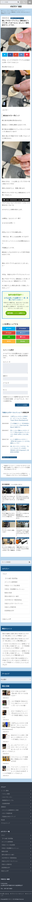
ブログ (8, 10)
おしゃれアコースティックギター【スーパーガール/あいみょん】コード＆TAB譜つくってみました (15, 749)
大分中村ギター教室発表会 (13, 600)
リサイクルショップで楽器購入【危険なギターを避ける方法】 (15, 760)
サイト (5, 390)
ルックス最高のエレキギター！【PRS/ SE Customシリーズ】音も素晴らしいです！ (20, 441)
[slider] (26, 199)
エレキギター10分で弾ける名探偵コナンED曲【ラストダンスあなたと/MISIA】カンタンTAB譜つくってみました (15, 660)
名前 (5, 376)
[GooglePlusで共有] (15, 54)
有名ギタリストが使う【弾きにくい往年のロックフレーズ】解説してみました (15, 738)
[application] (16, 200)
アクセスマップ (5, 823)
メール (6, 383)
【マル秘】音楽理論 (11, 578)
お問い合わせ (5, 893)
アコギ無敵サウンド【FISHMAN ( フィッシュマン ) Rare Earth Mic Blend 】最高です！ (19, 425)
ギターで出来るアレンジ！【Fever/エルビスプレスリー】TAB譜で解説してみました (15, 715)
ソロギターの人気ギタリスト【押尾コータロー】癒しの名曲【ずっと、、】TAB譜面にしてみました (16, 646)
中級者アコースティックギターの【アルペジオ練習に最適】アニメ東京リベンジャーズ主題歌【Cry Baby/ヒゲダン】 (17, 467)
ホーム (3, 10)
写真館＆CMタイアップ (8, 816)
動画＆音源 (8, 592)
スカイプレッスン (7, 797)
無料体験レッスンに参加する (16, 313)
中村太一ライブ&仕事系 (12, 585)
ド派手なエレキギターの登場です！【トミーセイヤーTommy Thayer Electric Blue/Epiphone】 (19, 418)
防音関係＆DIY (9, 610)
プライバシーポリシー (17, 893)
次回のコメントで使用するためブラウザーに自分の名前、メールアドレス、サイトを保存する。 (16, 399)
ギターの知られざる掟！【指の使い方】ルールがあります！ (15, 694)
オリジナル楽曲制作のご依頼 (10, 810)
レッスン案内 (5, 790)
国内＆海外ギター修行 (12, 596)
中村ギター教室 (11, 899)
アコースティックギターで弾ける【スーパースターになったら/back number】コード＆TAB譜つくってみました (15, 771)
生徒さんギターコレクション (17, 10)
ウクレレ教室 (6, 794)
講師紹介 (3, 807)
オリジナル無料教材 (11, 582)
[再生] (4, 200)
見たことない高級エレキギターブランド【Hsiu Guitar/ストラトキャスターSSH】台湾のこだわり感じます (19, 433)
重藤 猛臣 (18, 655)
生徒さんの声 (6, 619)
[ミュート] (23, 200)
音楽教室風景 (6, 803)
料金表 (3, 820)
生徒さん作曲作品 (10, 607)
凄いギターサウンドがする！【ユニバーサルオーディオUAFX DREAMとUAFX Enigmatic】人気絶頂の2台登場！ (19, 449)
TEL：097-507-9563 (24, 2)
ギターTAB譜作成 (7, 813)
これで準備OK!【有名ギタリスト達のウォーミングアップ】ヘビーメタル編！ (15, 704)
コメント (6, 362)
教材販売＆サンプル (8, 800)
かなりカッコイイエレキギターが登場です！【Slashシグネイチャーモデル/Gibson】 (15, 474)
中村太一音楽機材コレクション (15, 589)
